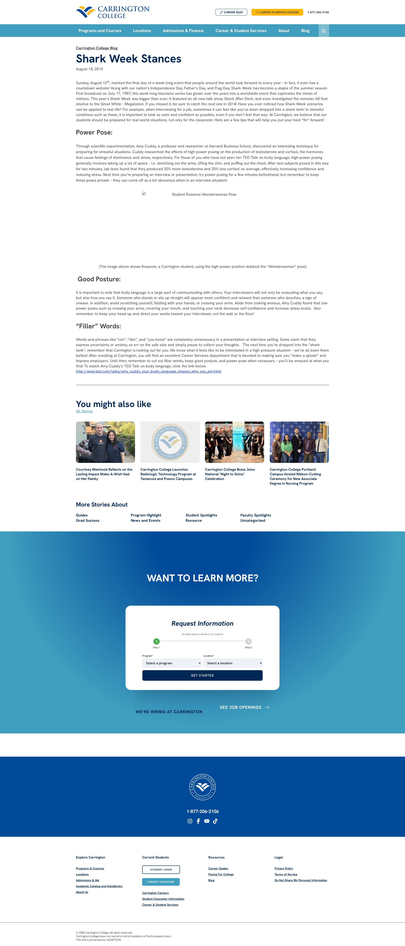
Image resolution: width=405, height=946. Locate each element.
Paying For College (221, 874)
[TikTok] (215, 821)
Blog (211, 880)
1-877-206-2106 (202, 811)
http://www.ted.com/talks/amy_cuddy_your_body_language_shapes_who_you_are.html (148, 371)
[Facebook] (198, 821)
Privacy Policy (284, 868)
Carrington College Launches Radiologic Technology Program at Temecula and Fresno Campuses (168, 474)
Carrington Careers (155, 893)
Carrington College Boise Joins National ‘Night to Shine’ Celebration (230, 474)
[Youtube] (206, 821)
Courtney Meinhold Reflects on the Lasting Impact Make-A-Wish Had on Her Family (104, 474)
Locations (82, 874)
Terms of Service (286, 874)
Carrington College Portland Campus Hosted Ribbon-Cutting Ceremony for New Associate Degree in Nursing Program (295, 476)
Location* (209, 656)
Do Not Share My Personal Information (301, 880)
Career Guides (218, 868)
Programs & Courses (90, 868)
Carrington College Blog (96, 48)
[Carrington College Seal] (202, 787)
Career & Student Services (160, 905)
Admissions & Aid (87, 880)
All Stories (84, 411)
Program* (147, 656)
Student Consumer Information (163, 899)
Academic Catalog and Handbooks (99, 886)
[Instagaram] (190, 821)
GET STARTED (202, 675)
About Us (82, 892)
